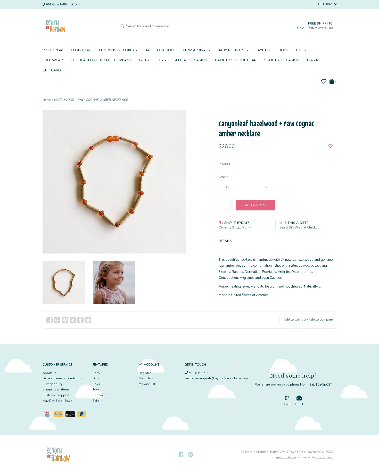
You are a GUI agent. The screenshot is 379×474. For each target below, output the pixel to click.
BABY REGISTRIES (233, 50)
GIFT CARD (52, 70)
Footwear (99, 395)
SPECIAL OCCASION (190, 60)
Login (75, 4)
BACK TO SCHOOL (160, 50)
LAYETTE (263, 50)
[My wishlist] (323, 82)
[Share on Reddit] (73, 320)
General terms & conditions (62, 378)
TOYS (161, 60)
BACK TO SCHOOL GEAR (236, 60)
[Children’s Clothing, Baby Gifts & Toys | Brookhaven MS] (76, 26)
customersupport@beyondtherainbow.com (216, 378)
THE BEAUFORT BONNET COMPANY (101, 60)
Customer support (56, 395)
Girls (96, 378)
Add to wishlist (295, 319)
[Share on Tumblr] (80, 320)
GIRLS (301, 50)
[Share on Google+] (57, 320)
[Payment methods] (48, 415)
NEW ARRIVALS (196, 50)
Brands (313, 60)
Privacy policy (52, 384)
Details (225, 241)
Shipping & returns (56, 389)
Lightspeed (324, 457)
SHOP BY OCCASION (281, 60)
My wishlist (147, 384)
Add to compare (321, 319)
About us (49, 373)
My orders (146, 378)
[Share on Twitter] (88, 320)
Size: (223, 177)
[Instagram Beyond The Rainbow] (190, 454)
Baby (96, 373)
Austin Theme (286, 457)
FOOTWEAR (53, 60)
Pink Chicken (53, 50)
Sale (96, 401)
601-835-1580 (198, 373)
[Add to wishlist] (330, 146)
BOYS (283, 50)
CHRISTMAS (81, 50)
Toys (96, 389)
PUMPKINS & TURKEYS (118, 50)
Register (145, 373)
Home (47, 100)
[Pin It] (65, 320)
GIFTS (144, 60)
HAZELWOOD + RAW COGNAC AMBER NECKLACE (91, 100)
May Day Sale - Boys (57, 401)
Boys (96, 384)
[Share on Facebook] (49, 320)
